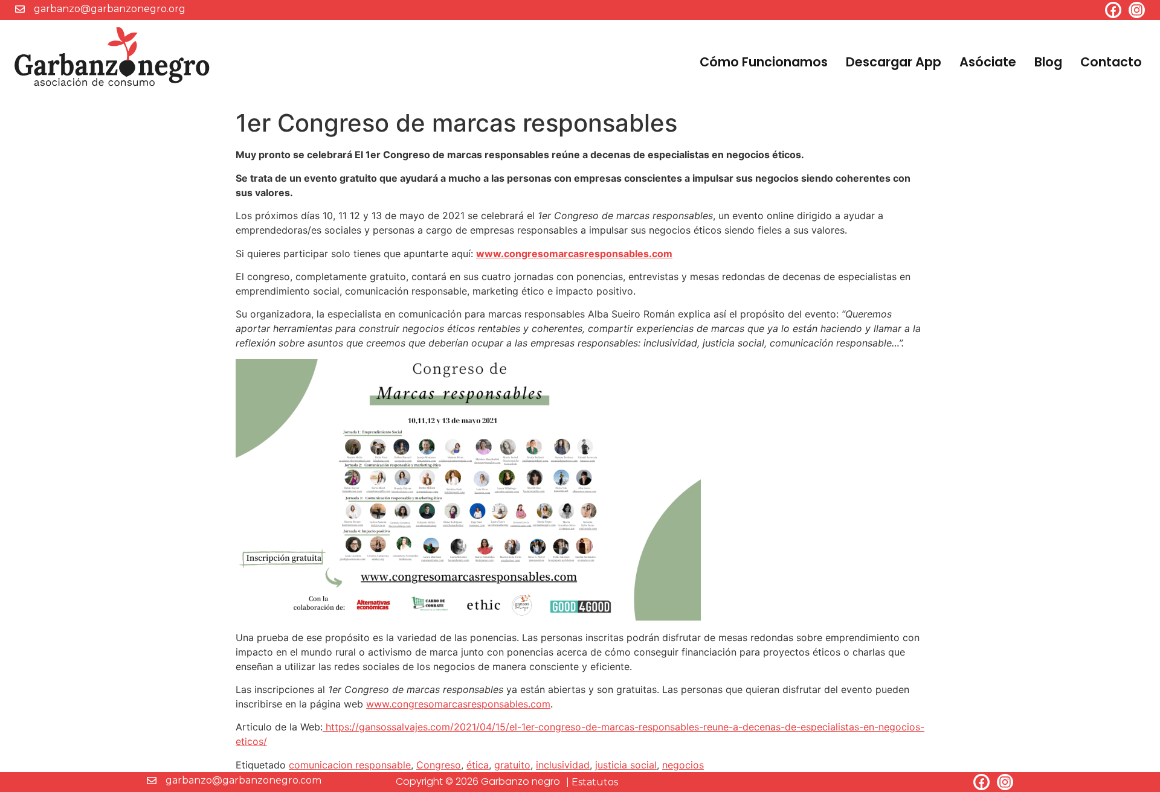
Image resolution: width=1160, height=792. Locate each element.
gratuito (512, 765)
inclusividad (563, 765)
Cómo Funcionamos (764, 62)
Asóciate (987, 62)
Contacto (1111, 62)
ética (477, 765)
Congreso (438, 765)
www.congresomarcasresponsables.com (574, 254)
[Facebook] (1113, 10)
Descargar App (893, 62)
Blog (1048, 62)
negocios (683, 765)
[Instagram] (1137, 10)
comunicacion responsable (350, 765)
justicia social (626, 765)
